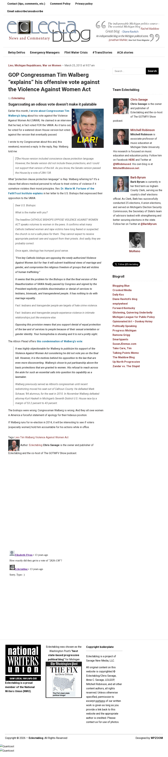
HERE (131, 159)
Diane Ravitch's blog (125, 299)
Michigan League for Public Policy (134, 317)
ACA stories (125, 52)
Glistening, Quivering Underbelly (132, 312)
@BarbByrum (149, 224)
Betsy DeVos (16, 52)
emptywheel (120, 303)
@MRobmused (122, 164)
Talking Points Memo (126, 352)
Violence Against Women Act (51, 437)
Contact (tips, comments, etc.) (26, 3)
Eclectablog (18, 98)
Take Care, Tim (122, 348)
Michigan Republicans (28, 65)
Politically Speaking (125, 326)
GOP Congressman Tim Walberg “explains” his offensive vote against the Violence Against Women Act (54, 82)
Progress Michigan (124, 330)
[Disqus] (56, 501)
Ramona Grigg (121, 335)
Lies (10, 65)
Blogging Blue (121, 285)
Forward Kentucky (124, 308)
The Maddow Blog (124, 357)
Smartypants (120, 339)
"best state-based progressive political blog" (63, 655)
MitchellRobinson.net (126, 168)
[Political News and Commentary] (48, 31)
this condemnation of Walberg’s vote (59, 341)
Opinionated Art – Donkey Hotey (132, 321)
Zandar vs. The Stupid (126, 366)
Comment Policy (60, 3)
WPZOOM (157, 738)
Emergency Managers (45, 52)
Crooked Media (122, 290)
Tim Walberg (27, 437)
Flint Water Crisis (76, 52)
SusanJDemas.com (124, 343)
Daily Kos (118, 294)
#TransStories (102, 52)
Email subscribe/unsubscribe (25, 11)
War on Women (51, 65)
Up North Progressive (126, 361)
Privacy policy (84, 3)
